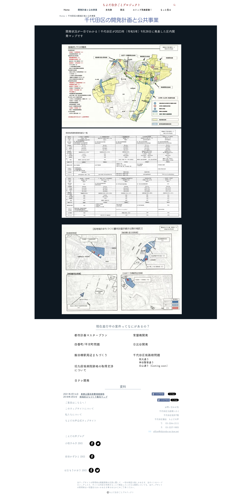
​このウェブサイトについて (79, 408)
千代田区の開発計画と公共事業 (81, 16)
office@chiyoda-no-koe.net (166, 431)
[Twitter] (98, 443)
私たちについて (73, 414)
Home (62, 16)
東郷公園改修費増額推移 (92, 394)
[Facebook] (91, 443)
